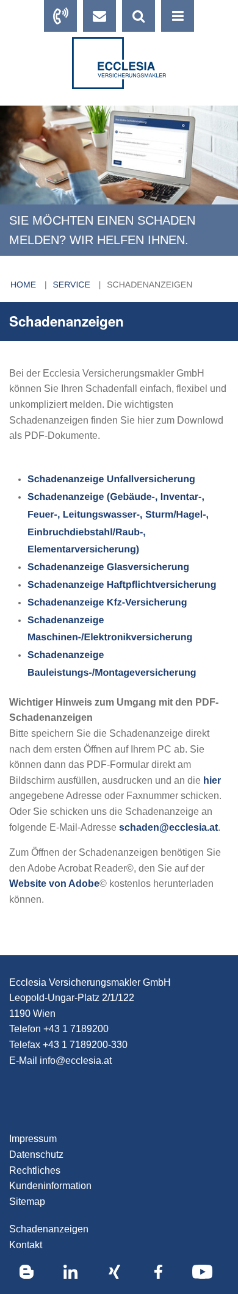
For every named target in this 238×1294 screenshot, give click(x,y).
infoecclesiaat (76, 1060)
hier (212, 780)
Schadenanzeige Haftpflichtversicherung (121, 585)
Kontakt (25, 1245)
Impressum (33, 1138)
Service (73, 284)
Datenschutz (36, 1154)
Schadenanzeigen (149, 284)
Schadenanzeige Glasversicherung (108, 567)
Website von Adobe (54, 883)
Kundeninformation (50, 1185)
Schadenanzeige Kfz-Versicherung (107, 603)
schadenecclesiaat (168, 827)
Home (24, 284)
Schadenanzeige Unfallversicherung (111, 479)
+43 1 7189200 (76, 1029)
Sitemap (27, 1201)
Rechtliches (34, 1170)
